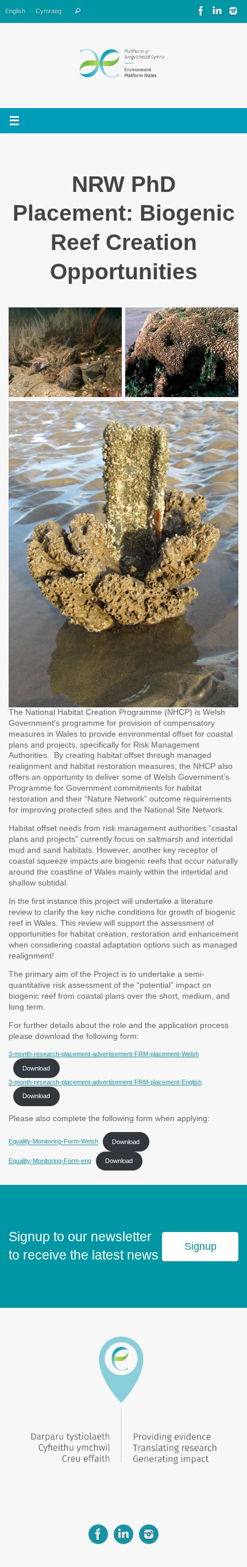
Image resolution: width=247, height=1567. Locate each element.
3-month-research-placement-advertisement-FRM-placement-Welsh (104, 1053)
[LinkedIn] (217, 11)
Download (36, 1068)
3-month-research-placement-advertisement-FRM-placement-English (105, 1082)
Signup (200, 1246)
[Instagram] (233, 11)
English (15, 10)
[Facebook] (201, 11)
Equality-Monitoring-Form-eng (50, 1160)
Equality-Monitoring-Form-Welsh (53, 1141)
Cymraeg (48, 10)
